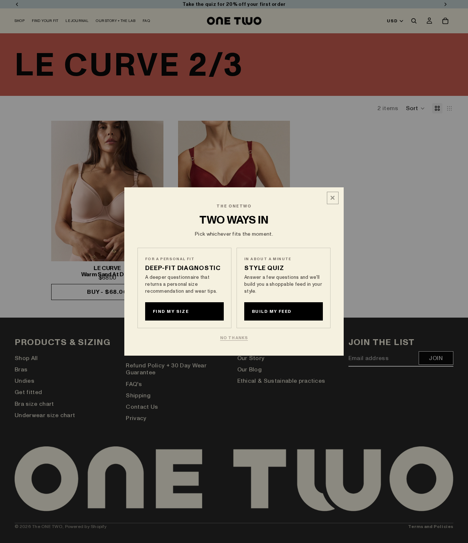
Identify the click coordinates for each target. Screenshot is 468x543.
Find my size (171, 311)
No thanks (234, 338)
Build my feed (272, 311)
